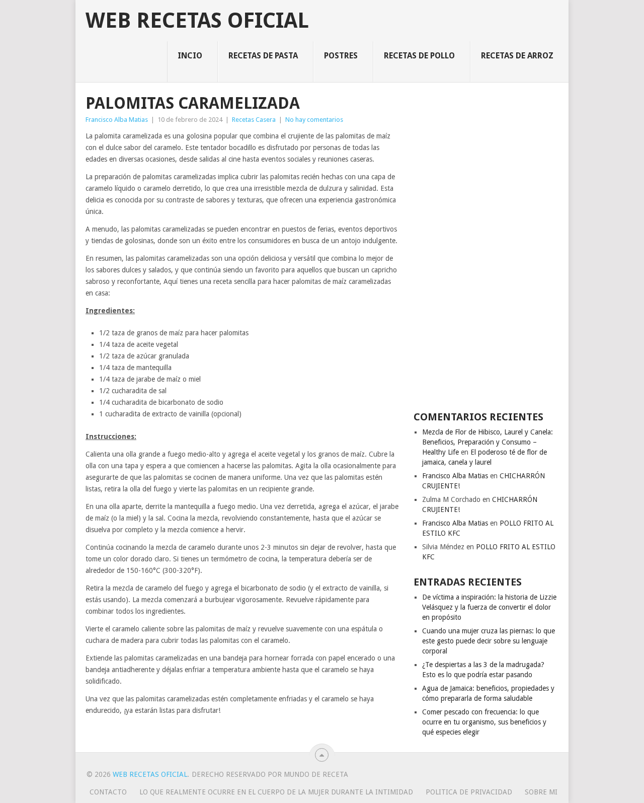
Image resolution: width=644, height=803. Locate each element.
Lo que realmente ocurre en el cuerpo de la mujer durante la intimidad (276, 792)
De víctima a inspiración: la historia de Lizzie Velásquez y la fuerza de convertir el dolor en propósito (489, 607)
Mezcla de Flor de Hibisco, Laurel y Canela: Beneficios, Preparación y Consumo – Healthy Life (487, 442)
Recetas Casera (254, 119)
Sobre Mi (541, 792)
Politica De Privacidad (469, 792)
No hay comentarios (314, 119)
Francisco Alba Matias (117, 119)
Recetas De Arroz (517, 55)
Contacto (108, 792)
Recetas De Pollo (419, 55)
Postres (341, 55)
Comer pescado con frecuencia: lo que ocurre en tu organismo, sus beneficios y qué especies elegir (484, 722)
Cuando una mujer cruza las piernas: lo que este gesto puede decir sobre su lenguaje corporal (488, 641)
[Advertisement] (486, 246)
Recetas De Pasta (263, 55)
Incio (190, 55)
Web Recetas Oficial (197, 20)
